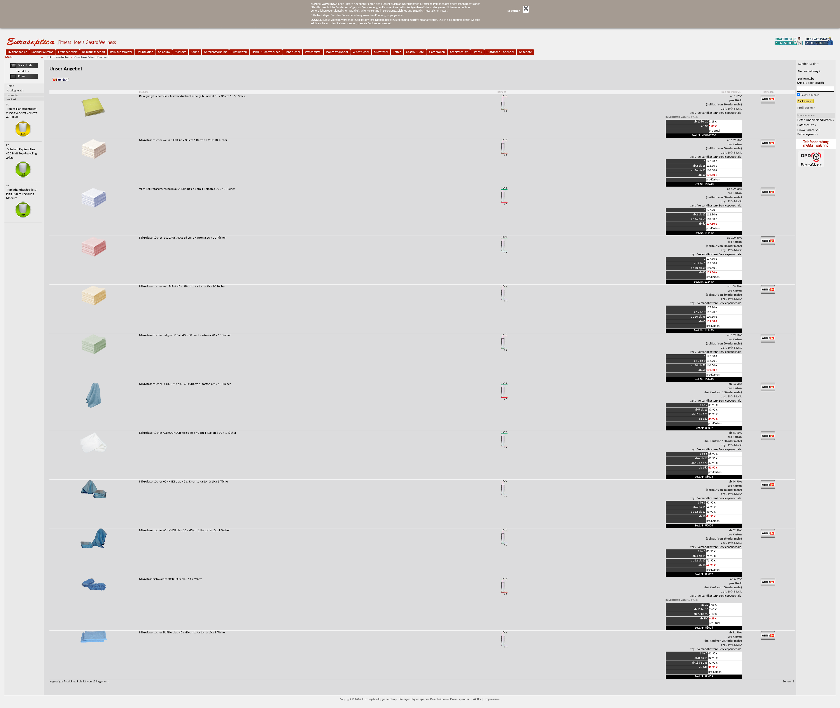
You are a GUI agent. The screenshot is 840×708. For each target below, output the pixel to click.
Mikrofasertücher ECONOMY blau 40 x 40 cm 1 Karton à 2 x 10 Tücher (185, 384)
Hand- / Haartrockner (266, 52)
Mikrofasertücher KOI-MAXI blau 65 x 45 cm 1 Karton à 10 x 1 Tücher (184, 530)
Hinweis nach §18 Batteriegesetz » (808, 132)
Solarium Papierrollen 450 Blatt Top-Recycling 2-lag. (21, 153)
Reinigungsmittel (121, 52)
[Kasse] (24, 78)
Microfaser (381, 52)
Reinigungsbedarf (93, 52)
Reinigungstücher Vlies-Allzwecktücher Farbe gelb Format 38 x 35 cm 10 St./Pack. (192, 96)
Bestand (501, 92)
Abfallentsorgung (215, 52)
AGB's (477, 699)
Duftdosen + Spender (500, 52)
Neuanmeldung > (809, 71)
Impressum (492, 699)
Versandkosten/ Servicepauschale (719, 113)
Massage (180, 52)
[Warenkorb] (24, 67)
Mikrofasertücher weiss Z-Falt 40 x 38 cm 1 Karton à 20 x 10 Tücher (183, 140)
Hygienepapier (17, 52)
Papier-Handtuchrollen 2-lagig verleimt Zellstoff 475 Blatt (21, 113)
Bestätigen (514, 11)
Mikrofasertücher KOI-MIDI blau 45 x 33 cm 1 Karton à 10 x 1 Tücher (184, 481)
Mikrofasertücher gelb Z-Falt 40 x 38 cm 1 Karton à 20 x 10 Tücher (182, 286)
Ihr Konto (12, 95)
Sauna (195, 52)
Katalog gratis (15, 90)
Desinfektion (145, 52)
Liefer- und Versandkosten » (815, 120)
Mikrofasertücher (58, 57)
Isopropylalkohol (337, 52)
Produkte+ (144, 92)
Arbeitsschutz (459, 52)
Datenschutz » (806, 125)
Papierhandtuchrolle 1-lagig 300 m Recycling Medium (21, 194)
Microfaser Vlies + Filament (91, 57)
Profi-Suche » (806, 108)
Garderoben (437, 52)
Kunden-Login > (808, 64)
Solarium (164, 52)
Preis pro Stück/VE (731, 92)
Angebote (525, 52)
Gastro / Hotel (415, 52)
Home (10, 86)
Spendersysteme (42, 52)
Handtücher (292, 52)
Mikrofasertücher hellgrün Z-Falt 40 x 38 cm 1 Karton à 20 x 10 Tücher (185, 335)
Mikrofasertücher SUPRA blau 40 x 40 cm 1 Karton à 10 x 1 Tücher (182, 632)
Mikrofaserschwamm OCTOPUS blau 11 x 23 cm (170, 579)
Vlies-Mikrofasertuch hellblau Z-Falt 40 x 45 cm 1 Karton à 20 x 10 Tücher (187, 189)
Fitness (477, 52)
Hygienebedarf (67, 52)
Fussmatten (239, 52)
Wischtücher (361, 52)
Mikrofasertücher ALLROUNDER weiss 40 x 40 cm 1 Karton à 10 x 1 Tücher (187, 433)
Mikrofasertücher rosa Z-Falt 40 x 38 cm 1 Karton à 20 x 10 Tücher (182, 237)
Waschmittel (313, 52)
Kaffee (397, 52)
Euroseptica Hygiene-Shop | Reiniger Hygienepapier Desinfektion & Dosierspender (415, 699)
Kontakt (11, 99)
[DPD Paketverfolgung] (810, 184)
